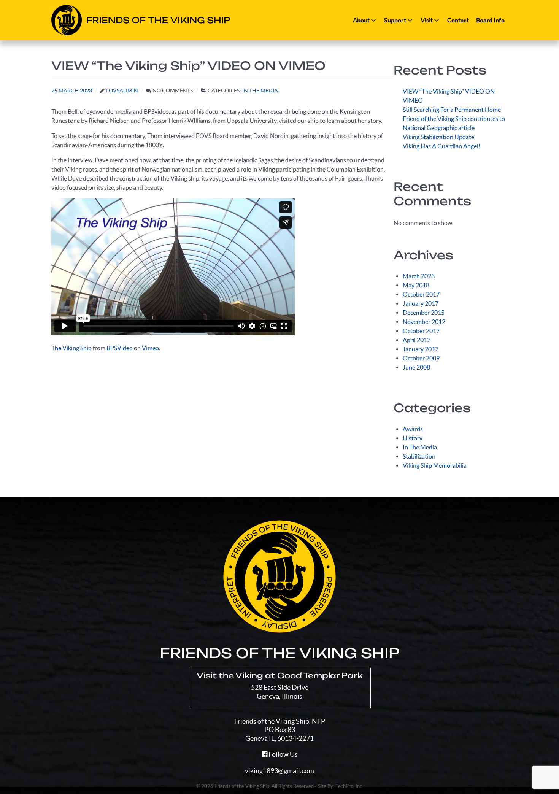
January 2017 (420, 303)
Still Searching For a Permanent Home (452, 109)
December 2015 (424, 312)
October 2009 (421, 358)
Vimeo (150, 348)
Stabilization (419, 456)
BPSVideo (119, 348)
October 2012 (421, 330)
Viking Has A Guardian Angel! (441, 146)
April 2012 (416, 340)
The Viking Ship (71, 348)
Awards (413, 429)
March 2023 (419, 276)
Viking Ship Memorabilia (435, 465)
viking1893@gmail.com (279, 771)
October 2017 (421, 294)
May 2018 (416, 285)
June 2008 (416, 367)
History (412, 438)
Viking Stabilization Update (438, 136)
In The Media (420, 447)
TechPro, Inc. (349, 786)
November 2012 (424, 321)
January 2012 (420, 349)
